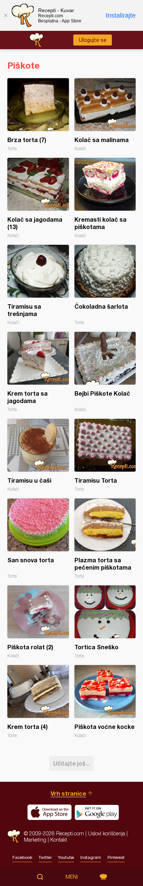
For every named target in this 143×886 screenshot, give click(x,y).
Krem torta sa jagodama (38, 372)
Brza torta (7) (38, 114)
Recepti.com (13, 836)
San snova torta (38, 538)
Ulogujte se (92, 40)
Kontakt (58, 839)
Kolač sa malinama (105, 114)
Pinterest (116, 857)
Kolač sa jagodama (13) (38, 198)
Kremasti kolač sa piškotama (105, 198)
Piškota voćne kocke (105, 701)
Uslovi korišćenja (106, 833)
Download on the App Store (49, 812)
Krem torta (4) (38, 701)
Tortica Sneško (105, 621)
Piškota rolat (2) (38, 621)
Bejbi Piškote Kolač (105, 372)
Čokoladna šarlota (105, 285)
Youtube (66, 857)
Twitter (45, 857)
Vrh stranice (68, 793)
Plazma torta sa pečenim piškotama (105, 538)
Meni (72, 877)
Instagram (90, 857)
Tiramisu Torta (105, 455)
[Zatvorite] (5, 15)
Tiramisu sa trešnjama (38, 285)
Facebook (22, 857)
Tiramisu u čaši (38, 455)
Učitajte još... (71, 763)
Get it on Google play (97, 812)
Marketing (35, 839)
